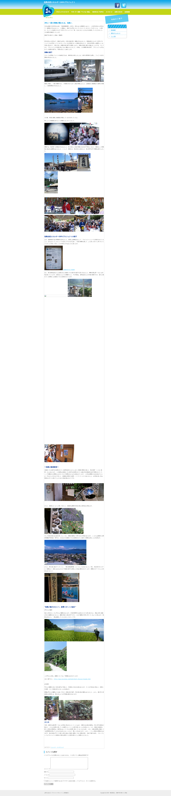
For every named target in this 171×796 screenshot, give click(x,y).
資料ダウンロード (115, 33)
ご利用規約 (65, 792)
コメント (47, 769)
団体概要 (113, 30)
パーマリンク (60, 747)
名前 (46, 772)
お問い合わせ (47, 792)
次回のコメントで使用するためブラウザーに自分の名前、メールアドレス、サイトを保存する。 (71, 781)
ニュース (53, 747)
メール (46, 775)
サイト (46, 778)
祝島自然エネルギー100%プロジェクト (59, 2)
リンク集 (113, 36)
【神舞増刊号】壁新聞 (69, 269)
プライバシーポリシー (57, 792)
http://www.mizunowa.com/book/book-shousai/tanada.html (72, 679)
